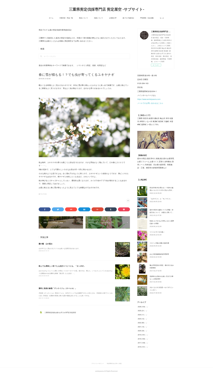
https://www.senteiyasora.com (148, 99)
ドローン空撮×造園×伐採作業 (159, 243)
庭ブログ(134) (43, 194)
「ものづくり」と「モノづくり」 (161, 199)
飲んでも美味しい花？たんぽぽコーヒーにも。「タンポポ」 (62, 266)
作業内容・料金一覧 (66, 18)
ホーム (51, 18)
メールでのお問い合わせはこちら (150, 103)
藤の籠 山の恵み (46, 243)
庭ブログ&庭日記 (128, 18)
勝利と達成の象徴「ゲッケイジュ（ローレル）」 (58, 288)
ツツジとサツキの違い (157, 232)
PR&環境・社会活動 (147, 18)
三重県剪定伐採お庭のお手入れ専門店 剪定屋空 (61, 312)
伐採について (98, 18)
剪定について (83, 18)
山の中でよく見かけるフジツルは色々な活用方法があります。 (59, 248)
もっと (162, 18)
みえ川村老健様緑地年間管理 (159, 254)
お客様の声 (112, 18)
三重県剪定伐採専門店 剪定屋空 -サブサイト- (106, 9)
